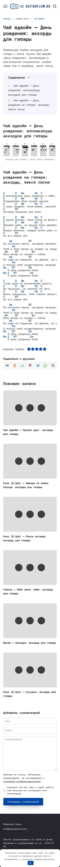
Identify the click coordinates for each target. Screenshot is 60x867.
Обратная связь (12, 824)
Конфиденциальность (15, 829)
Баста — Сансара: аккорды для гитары (29, 642)
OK (30, 863)
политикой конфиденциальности (22, 781)
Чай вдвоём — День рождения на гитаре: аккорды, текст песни (29, 105)
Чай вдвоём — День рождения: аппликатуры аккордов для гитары (24, 90)
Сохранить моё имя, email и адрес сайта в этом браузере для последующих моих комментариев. (30, 790)
